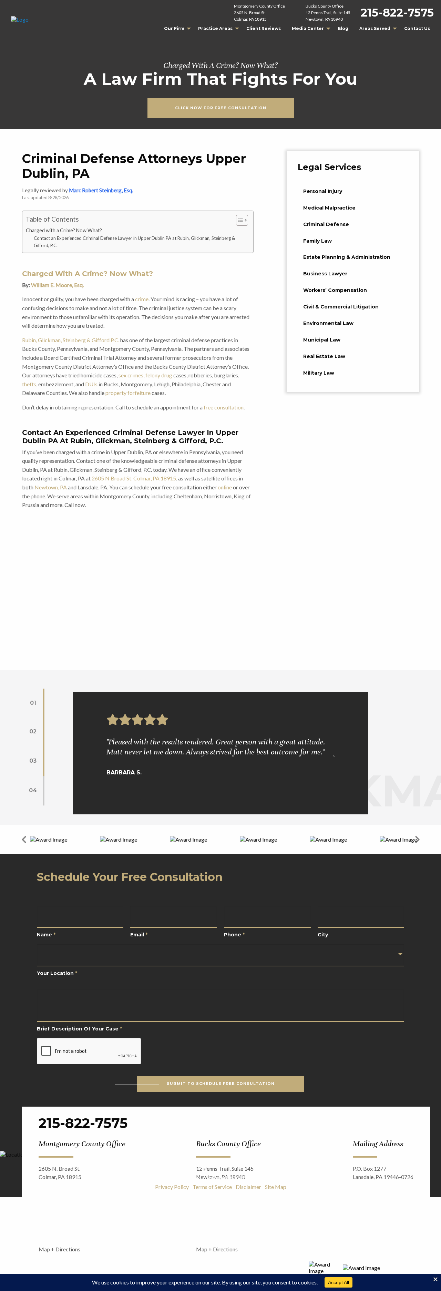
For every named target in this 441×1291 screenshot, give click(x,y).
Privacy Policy (172, 1186)
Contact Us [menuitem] (417, 28)
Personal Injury (322, 191)
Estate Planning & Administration (346, 257)
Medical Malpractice (329, 208)
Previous (24, 839)
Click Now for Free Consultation (220, 108)
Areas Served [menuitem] (374, 28)
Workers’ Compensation (335, 290)
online (225, 487)
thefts (29, 384)
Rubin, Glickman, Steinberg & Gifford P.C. (70, 340)
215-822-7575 (397, 12)
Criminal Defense (326, 224)
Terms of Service (212, 1186)
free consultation (224, 407)
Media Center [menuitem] (308, 28)
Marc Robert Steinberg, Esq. (101, 190)
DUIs (91, 384)
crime (141, 299)
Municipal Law (321, 340)
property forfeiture (128, 392)
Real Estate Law (324, 356)
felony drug (158, 375)
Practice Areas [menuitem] (215, 28)
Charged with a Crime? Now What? (64, 230)
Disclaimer (248, 1186)
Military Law (318, 373)
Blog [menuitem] (343, 28)
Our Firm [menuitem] (174, 28)
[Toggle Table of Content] (238, 220)
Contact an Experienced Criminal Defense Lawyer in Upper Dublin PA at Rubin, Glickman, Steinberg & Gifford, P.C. (134, 241)
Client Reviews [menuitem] (263, 28)
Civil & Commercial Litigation (341, 307)
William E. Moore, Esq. (57, 285)
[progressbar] (43, 747)
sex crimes (131, 375)
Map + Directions (59, 1249)
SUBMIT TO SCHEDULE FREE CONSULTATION (221, 1083)
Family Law (317, 241)
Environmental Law (328, 323)
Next (417, 839)
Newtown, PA (50, 487)
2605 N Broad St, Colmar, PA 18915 (134, 478)
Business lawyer (325, 274)
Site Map (275, 1186)
